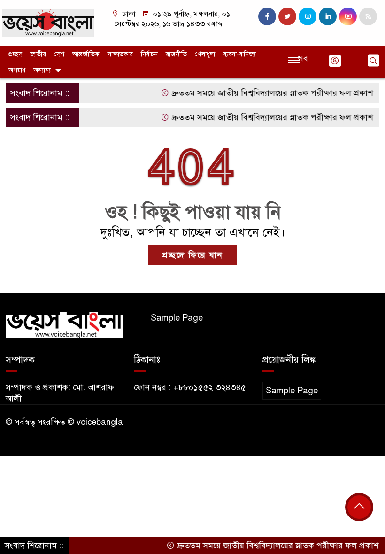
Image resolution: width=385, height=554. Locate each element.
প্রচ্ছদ (15, 54)
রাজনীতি (176, 54)
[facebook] (267, 16)
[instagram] (307, 16)
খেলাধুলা (205, 54)
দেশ (59, 54)
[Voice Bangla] (48, 22)
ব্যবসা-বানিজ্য (239, 54)
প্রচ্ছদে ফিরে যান (192, 255)
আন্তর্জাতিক (86, 54)
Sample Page (177, 318)
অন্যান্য (42, 70)
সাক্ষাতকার (120, 54)
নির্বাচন (149, 54)
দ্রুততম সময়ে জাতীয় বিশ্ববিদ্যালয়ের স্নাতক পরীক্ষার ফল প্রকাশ (264, 93)
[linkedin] (328, 16)
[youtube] (348, 16)
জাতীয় (38, 54)
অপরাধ (16, 70)
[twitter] (287, 16)
